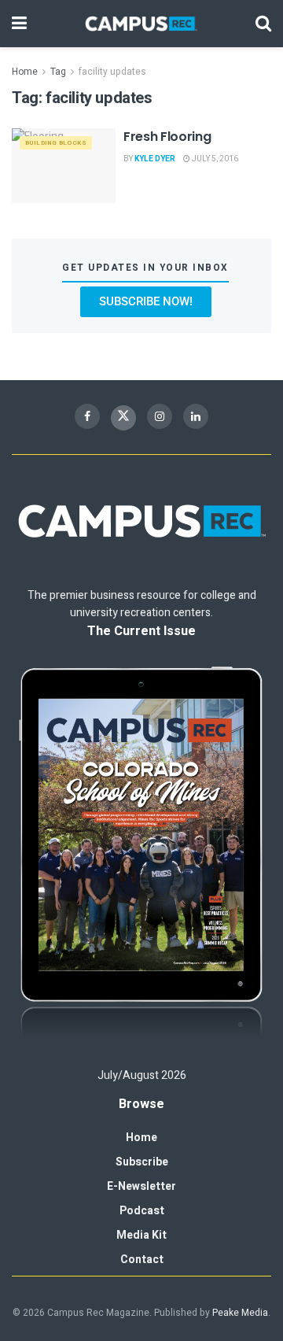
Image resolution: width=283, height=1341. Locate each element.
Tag (58, 72)
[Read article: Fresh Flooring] (64, 165)
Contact (142, 1259)
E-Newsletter (141, 1186)
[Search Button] (263, 23)
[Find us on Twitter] (123, 417)
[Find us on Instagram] (159, 416)
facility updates (112, 72)
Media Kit (141, 1235)
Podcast (141, 1210)
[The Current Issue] (141, 854)
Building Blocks (55, 143)
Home (25, 72)
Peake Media (240, 1313)
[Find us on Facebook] (87, 416)
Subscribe (142, 1162)
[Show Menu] (19, 23)
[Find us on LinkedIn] (195, 416)
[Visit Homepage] (141, 23)
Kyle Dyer (154, 158)
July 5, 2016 (214, 158)
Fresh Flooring (167, 136)
